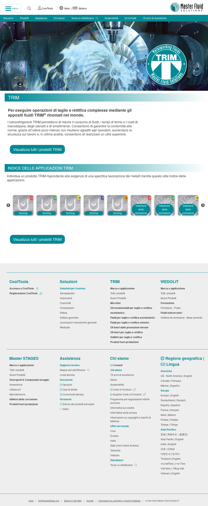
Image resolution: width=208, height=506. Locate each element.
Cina (113, 430)
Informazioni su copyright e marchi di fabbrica (130, 419)
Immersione (17, 384)
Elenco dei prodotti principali (78, 404)
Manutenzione (18, 394)
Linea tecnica (68, 374)
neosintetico (118, 313)
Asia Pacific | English (173, 439)
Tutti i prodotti (118, 293)
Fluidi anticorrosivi (172, 313)
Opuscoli (67, 384)
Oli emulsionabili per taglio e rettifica (131, 308)
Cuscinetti (66, 303)
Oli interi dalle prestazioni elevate (130, 327)
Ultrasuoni (16, 389)
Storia (114, 379)
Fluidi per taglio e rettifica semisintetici (133, 317)
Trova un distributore (82, 18)
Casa (31, 500)
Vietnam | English (171, 473)
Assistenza (41, 18)
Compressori (67, 307)
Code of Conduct (122, 389)
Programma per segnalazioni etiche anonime (130, 400)
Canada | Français (171, 380)
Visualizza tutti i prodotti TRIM (37, 149)
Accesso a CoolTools (22, 288)
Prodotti (24, 18)
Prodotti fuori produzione (125, 342)
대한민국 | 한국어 (171, 453)
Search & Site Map (73, 500)
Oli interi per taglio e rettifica (127, 332)
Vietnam (115, 455)
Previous (8, 205)
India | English (169, 444)
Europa (115, 435)
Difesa (64, 312)
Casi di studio (70, 389)
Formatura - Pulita (171, 307)
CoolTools (47, 8)
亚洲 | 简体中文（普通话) (175, 434)
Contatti (131, 18)
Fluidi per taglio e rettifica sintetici (130, 322)
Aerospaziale (68, 293)
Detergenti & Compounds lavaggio (30, 380)
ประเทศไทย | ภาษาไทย (173, 463)
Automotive (67, 298)
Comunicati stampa (73, 394)
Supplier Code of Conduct (127, 394)
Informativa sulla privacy (124, 412)
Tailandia (116, 450)
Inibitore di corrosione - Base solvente (182, 317)
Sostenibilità (111, 18)
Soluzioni (8, 18)
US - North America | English (177, 375)
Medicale (65, 327)
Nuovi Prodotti (118, 298)
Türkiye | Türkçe (170, 424)
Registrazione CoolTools (24, 293)
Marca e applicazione (123, 288)
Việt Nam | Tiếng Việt (173, 468)
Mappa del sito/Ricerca (73, 370)
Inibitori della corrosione (24, 399)
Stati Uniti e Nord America (125, 445)
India (113, 440)
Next (203, 205)
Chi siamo (59, 18)
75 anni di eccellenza (154, 18)
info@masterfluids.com (48, 500)
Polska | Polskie (170, 419)
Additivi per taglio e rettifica (126, 337)
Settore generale (70, 317)
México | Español (171, 385)
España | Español (171, 405)
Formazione (168, 303)
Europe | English (170, 395)
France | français (170, 410)
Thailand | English (171, 458)
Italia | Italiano (75, 8)
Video (66, 409)
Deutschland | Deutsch (174, 400)
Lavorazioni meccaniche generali (79, 322)
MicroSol (116, 303)
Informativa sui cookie (122, 407)
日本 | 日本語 (168, 449)
